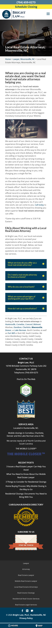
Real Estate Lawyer (26, 575)
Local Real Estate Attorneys (26, 587)
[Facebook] (22, 611)
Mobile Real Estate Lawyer (26, 581)
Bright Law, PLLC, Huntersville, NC (29, 615)
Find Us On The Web (26, 379)
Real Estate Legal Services (26, 605)
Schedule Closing (26, 6)
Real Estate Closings (26, 593)
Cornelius (20, 324)
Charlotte (26, 327)
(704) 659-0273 (26, 2)
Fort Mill (11, 333)
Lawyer (26, 563)
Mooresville (37, 327)
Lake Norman (20, 330)
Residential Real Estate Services (26, 599)
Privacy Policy (26, 618)
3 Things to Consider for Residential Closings (26, 481)
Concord (28, 324)
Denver (8, 330)
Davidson (18, 327)
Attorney (26, 569)
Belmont (37, 324)
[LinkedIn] (27, 611)
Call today (39, 204)
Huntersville (10, 324)
